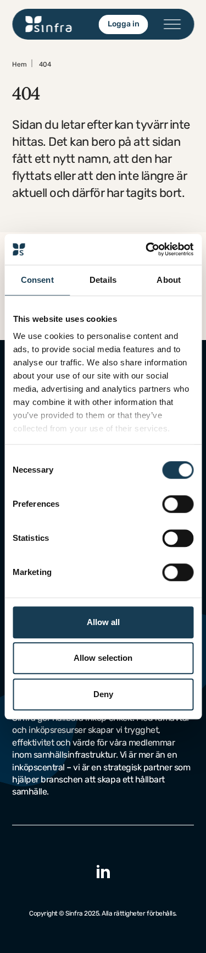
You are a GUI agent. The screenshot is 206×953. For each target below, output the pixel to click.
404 (45, 64)
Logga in (123, 24)
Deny (103, 694)
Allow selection (103, 657)
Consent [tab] (37, 279)
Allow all (103, 622)
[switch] (177, 504)
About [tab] (169, 279)
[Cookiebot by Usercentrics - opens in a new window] (146, 249)
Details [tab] (103, 279)
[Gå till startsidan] (48, 24)
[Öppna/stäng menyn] (172, 24)
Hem (19, 64)
